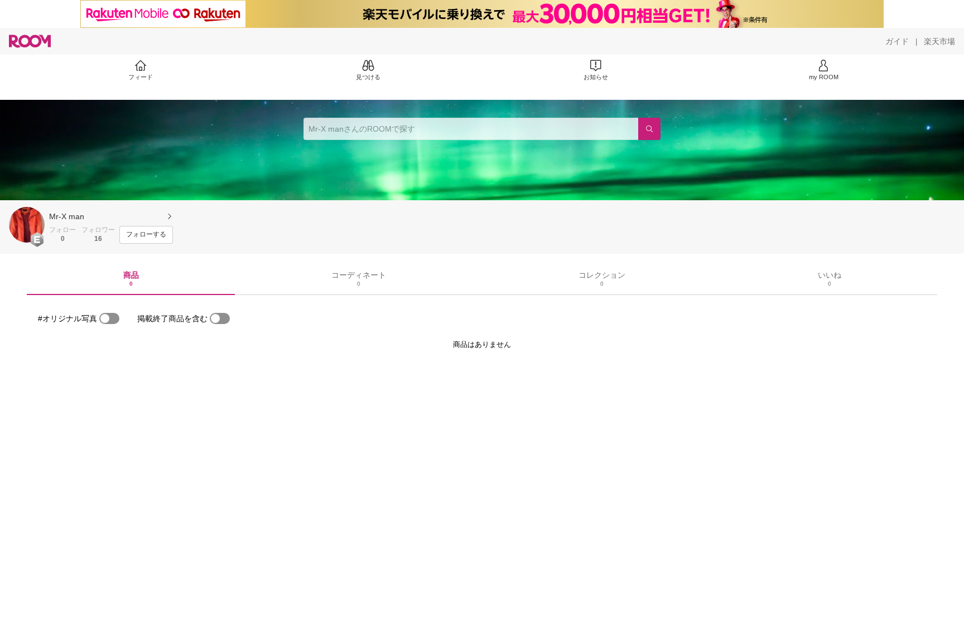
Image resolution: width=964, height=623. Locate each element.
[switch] (109, 318)
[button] (27, 225)
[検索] (649, 129)
